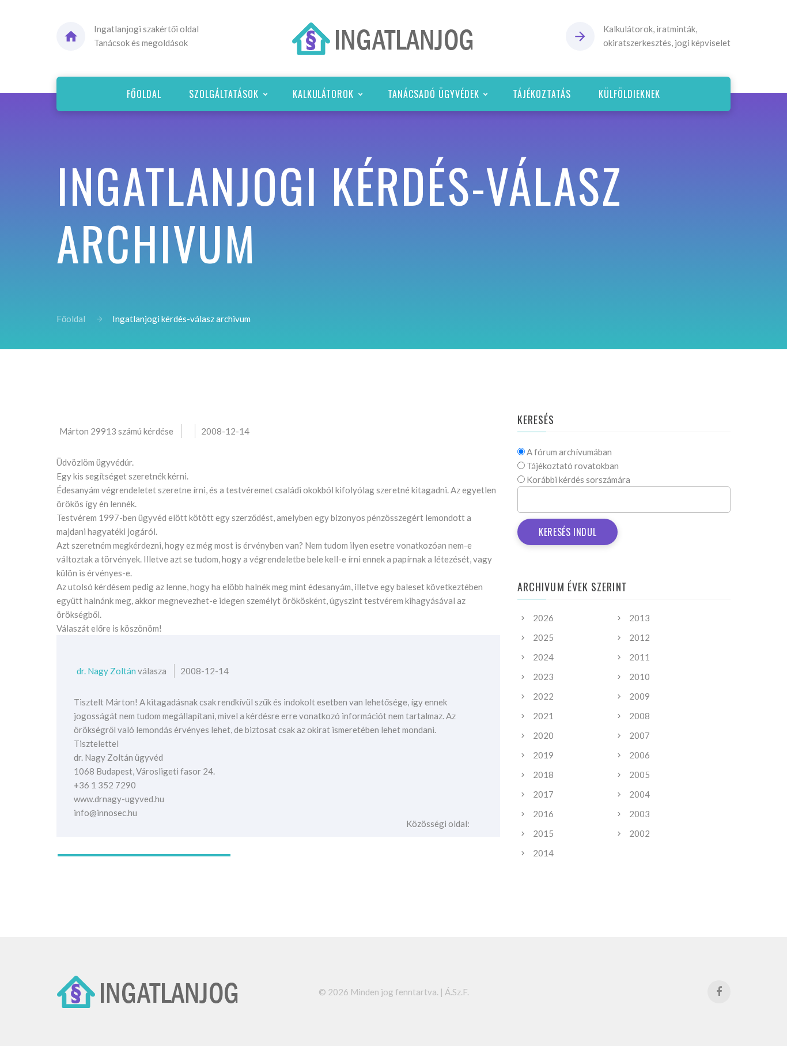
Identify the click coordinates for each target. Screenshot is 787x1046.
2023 (543, 676)
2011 (639, 657)
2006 (639, 755)
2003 (639, 814)
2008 (639, 716)
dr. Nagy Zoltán (106, 671)
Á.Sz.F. (457, 992)
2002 (639, 833)
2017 (543, 794)
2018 (543, 774)
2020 (543, 735)
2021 (543, 716)
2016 (543, 814)
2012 (639, 637)
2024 (543, 657)
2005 (639, 774)
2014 (543, 853)
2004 (639, 794)
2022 (543, 696)
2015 (543, 833)
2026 (543, 618)
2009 (639, 696)
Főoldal (70, 319)
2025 (543, 637)
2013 (639, 618)
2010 (639, 676)
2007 (639, 735)
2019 (543, 755)
